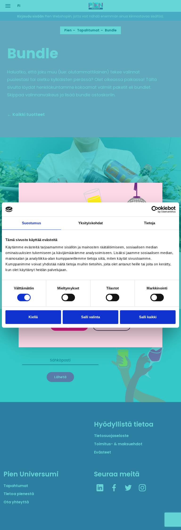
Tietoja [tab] (149, 223)
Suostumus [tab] (31, 223)
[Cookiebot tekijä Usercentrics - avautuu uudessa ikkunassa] (155, 209)
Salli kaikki (147, 317)
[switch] (68, 297)
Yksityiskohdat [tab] (90, 223)
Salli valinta (90, 317)
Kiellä (33, 317)
